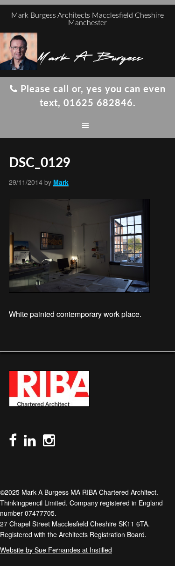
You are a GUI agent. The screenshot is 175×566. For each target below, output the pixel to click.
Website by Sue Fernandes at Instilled (56, 549)
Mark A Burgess (90, 55)
